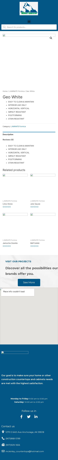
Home (5, 91)
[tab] (29, 134)
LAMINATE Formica (17, 91)
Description (8, 134)
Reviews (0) (8, 140)
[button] (29, 21)
